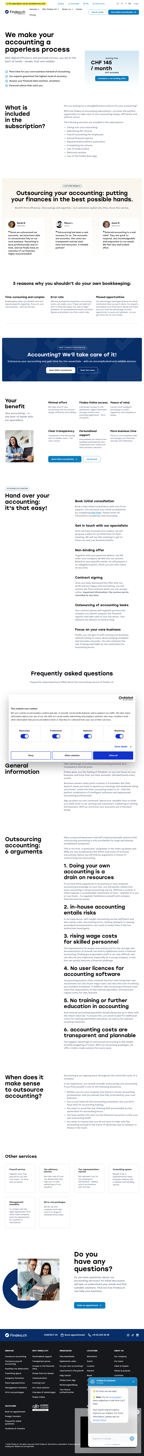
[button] (34, 9)
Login (136, 4)
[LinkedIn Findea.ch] (137, 1335)
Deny (30, 755)
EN (130, 4)
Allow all (113, 755)
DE (118, 4)
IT (126, 4)
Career (79, 9)
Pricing (33, 15)
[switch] (56, 736)
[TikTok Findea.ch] (132, 1335)
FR (122, 4)
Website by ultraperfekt (24, 1446)
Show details (121, 746)
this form (96, 512)
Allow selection (72, 755)
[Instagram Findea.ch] (128, 1335)
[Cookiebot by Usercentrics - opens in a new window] (121, 698)
